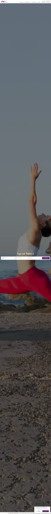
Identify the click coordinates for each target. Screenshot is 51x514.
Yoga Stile (38, 2)
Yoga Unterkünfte (33, 2)
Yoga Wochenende (27, 2)
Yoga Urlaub (21, 2)
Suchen (46, 258)
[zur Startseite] (4, 1)
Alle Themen (48, 2)
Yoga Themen (43, 2)
